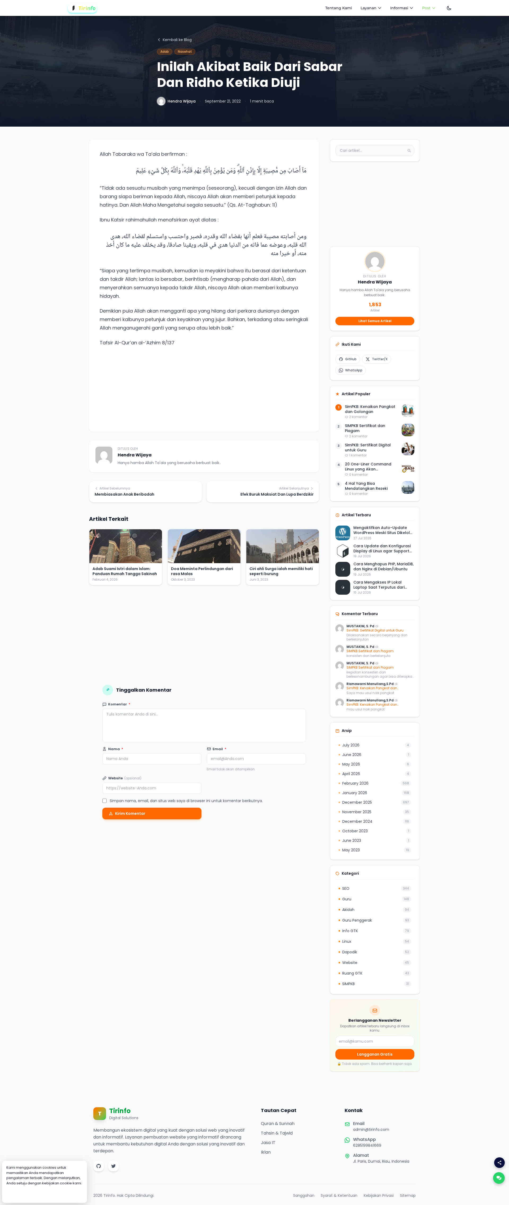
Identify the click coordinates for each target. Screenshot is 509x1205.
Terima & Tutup (45, 1193)
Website (124, 778)
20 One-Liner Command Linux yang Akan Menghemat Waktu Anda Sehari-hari (369, 467)
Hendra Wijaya (182, 101)
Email (219, 749)
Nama (115, 749)
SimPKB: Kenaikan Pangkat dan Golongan (370, 409)
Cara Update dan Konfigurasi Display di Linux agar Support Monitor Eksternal (382, 549)
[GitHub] (98, 1166)
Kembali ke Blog (177, 39)
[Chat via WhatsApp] (499, 1178)
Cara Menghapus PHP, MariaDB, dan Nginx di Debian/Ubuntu (383, 567)
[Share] (499, 1162)
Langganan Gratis (375, 1054)
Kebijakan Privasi (379, 1195)
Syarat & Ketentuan (339, 1195)
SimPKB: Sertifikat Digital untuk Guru (368, 448)
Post (426, 8)
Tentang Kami (338, 8)
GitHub (351, 359)
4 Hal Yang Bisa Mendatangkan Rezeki (366, 486)
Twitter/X (380, 359)
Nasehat (185, 51)
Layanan (368, 8)
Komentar (119, 704)
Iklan (266, 1152)
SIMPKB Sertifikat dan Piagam (365, 429)
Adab (164, 51)
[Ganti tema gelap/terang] (449, 8)
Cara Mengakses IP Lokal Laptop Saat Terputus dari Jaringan (379, 585)
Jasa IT (268, 1143)
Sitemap (408, 1195)
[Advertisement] (204, 384)
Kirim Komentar (130, 813)
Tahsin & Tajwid (277, 1133)
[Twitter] (113, 1166)
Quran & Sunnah (278, 1123)
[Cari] (409, 150)
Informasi (399, 8)
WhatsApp (353, 370)
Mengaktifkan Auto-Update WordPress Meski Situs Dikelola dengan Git (383, 531)
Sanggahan (303, 1195)
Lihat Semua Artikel (375, 321)
